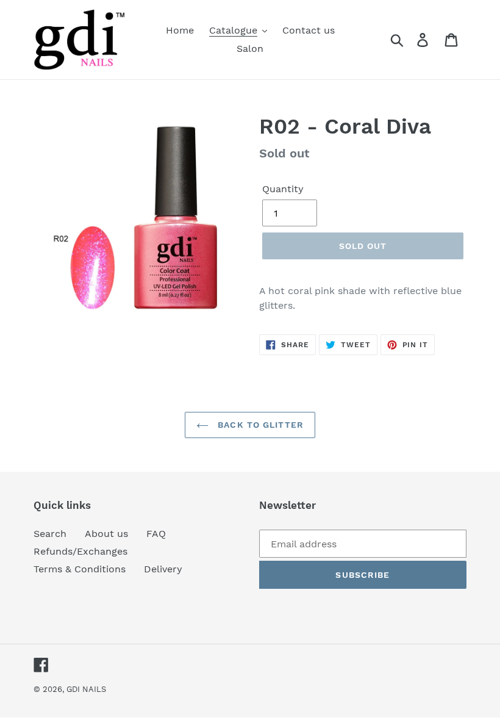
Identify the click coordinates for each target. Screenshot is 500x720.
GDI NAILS (86, 689)
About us (106, 533)
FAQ (156, 533)
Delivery (163, 569)
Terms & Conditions (80, 569)
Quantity (283, 189)
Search (50, 533)
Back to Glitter (259, 425)
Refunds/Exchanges (80, 551)
